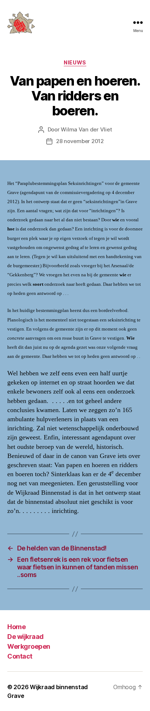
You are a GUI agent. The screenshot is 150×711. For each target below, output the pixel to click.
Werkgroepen (28, 646)
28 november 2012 (80, 141)
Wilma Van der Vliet (86, 129)
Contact (19, 656)
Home (16, 627)
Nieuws (75, 62)
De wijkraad (25, 636)
